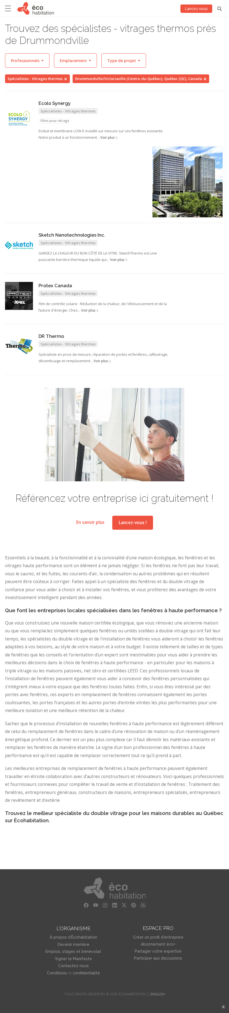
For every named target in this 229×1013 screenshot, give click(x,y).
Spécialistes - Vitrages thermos (35, 78)
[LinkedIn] (114, 905)
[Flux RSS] (143, 905)
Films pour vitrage (54, 120)
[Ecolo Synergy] (19, 118)
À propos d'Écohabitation (73, 937)
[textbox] (27, 60)
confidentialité (86, 973)
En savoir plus (90, 523)
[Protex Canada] (19, 296)
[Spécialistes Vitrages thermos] (187, 182)
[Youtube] (95, 905)
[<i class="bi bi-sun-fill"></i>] (223, 1007)
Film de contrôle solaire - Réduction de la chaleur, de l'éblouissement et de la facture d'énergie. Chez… (103, 307)
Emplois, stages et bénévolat (73, 951)
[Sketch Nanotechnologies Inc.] (19, 245)
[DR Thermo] (19, 347)
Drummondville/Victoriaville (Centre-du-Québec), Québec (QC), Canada (138, 78)
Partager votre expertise (158, 951)
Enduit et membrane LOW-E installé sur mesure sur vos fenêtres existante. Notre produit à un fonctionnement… (101, 134)
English (158, 994)
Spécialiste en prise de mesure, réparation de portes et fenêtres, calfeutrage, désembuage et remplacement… (103, 357)
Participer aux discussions (158, 958)
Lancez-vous (196, 8)
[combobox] (27, 60)
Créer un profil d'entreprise (158, 937)
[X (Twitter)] (124, 905)
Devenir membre (73, 944)
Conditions (57, 973)
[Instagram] (105, 905)
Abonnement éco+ (158, 944)
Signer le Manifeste (73, 959)
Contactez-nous (73, 965)
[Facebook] (86, 905)
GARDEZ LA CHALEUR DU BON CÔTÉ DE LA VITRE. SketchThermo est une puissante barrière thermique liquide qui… (98, 256)
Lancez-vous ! (133, 523)
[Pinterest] (133, 905)
